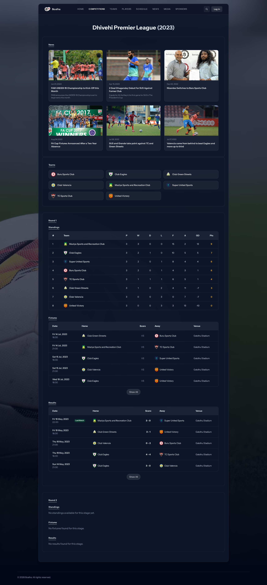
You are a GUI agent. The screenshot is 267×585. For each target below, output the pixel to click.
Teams (113, 9)
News (156, 9)
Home (80, 9)
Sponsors (181, 9)
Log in (217, 9)
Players (126, 9)
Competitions (97, 9)
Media (167, 9)
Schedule (142, 9)
